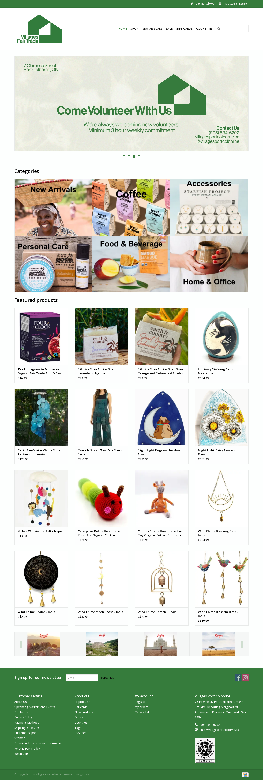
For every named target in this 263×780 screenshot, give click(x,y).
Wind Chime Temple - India (157, 612)
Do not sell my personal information (38, 743)
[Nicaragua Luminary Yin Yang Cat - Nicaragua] (222, 336)
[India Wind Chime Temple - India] (162, 579)
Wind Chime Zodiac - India (36, 612)
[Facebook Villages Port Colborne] (238, 677)
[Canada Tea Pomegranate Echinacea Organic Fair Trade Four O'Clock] (41, 336)
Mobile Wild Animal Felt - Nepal (40, 531)
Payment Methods (26, 722)
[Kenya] (219, 644)
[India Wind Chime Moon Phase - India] (102, 579)
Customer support (26, 733)
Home (122, 28)
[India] (160, 644)
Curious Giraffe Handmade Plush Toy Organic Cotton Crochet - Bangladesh (161, 533)
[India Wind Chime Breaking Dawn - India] (222, 498)
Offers (79, 717)
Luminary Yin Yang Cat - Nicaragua (215, 371)
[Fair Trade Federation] (222, 750)
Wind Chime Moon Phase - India (100, 612)
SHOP (134, 28)
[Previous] (21, 644)
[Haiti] (102, 644)
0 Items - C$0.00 (205, 3)
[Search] (219, 28)
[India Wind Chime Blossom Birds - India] (222, 579)
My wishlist (142, 712)
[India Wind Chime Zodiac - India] (41, 579)
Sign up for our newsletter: (38, 677)
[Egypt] (44, 644)
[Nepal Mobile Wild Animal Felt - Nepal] (41, 498)
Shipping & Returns (27, 728)
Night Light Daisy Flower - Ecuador (216, 452)
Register (140, 702)
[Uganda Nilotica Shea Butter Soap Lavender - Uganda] (102, 336)
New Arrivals (152, 28)
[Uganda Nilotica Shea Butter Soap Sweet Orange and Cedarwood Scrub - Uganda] (162, 336)
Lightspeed (84, 774)
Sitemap (19, 738)
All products (82, 702)
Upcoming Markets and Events (34, 707)
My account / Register (236, 3)
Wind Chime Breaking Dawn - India (219, 533)
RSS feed (81, 733)
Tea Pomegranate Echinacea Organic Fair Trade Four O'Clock (40, 371)
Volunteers (21, 754)
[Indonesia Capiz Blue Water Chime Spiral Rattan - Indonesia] (41, 417)
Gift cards (184, 28)
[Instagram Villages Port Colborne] (245, 677)
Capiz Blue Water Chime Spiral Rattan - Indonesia (39, 452)
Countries (204, 28)
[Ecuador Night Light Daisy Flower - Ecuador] (222, 417)
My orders (141, 707)
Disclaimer (21, 712)
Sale (169, 28)
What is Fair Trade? (27, 748)
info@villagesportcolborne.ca (220, 730)
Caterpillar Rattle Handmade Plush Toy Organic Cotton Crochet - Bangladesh (99, 533)
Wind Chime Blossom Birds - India (218, 614)
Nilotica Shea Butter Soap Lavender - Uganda (96, 371)
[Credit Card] (244, 774)
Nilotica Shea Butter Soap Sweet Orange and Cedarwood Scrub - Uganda (161, 371)
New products (84, 712)
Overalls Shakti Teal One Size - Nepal (100, 452)
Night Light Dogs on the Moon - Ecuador (161, 452)
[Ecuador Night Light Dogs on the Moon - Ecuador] (162, 417)
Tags (78, 728)
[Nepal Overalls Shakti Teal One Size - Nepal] (102, 417)
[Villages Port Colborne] (46, 28)
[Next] (242, 644)
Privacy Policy (23, 717)
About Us (20, 702)
